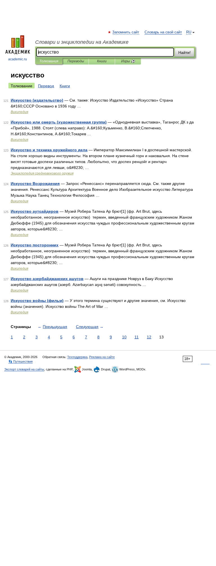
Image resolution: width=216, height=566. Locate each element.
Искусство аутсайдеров (34, 211)
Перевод (46, 86)
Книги (102, 61)
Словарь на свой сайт (163, 32)
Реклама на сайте (102, 357)
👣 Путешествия (20, 361)
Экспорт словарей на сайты (24, 369)
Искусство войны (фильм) (37, 300)
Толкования (48, 61)
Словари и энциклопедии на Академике (82, 42)
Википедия (19, 112)
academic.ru (17, 59)
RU (188, 32)
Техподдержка (77, 357)
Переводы (76, 61)
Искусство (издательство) (37, 100)
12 (149, 337)
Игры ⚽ (128, 61)
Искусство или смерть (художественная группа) (59, 122)
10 (124, 337)
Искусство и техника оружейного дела (49, 150)
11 (136, 337)
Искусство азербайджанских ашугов (47, 278)
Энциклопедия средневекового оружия (42, 173)
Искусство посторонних (34, 245)
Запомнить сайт (126, 32)
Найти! (184, 52)
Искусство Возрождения (35, 183)
